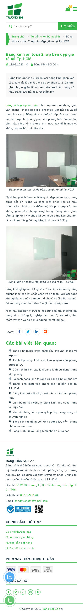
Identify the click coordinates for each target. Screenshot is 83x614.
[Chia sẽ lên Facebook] (19, 331)
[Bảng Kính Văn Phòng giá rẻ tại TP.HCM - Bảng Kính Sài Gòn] (15, 10)
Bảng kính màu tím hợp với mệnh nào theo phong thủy (43, 395)
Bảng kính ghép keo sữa (22, 105)
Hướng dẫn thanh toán (20, 548)
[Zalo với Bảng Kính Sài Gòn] (11, 579)
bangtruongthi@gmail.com (31, 500)
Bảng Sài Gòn (51, 608)
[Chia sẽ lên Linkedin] (36, 331)
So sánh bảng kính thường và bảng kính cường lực (44, 378)
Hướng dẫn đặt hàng (19, 542)
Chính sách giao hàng (20, 537)
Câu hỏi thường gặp (18, 531)
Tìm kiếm (67, 26)
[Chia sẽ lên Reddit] (45, 331)
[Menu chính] (75, 9)
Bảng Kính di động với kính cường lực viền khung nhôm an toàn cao (43, 424)
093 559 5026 (29, 495)
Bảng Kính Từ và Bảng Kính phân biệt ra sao (40, 430)
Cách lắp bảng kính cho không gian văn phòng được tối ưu (43, 362)
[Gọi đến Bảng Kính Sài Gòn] (11, 602)
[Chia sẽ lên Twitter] (28, 331)
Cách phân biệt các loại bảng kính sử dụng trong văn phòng (43, 372)
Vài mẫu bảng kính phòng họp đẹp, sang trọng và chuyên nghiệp (43, 414)
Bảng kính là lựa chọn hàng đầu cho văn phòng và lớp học (43, 353)
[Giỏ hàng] (67, 9)
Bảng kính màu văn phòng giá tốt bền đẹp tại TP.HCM (43, 386)
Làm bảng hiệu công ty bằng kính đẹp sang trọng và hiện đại (43, 405)
